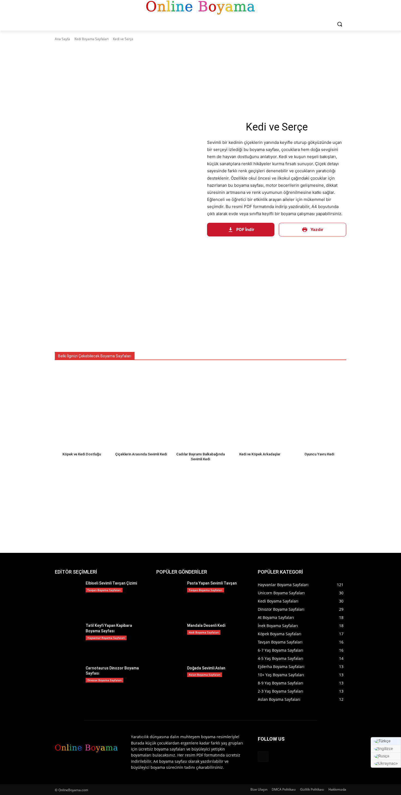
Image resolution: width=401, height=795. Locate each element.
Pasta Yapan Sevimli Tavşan (212, 583)
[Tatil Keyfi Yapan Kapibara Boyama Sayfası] (68, 640)
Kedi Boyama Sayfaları (91, 39)
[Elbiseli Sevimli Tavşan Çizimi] (68, 598)
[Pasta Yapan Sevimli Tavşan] (169, 598)
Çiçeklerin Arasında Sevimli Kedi (141, 454)
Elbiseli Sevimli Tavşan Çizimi (111, 583)
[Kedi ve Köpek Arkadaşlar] (260, 407)
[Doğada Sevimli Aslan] (169, 683)
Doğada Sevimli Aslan (206, 668)
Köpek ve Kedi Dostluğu (81, 454)
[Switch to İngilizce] (385, 748)
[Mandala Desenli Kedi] (169, 640)
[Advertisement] (200, 83)
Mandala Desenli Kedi (206, 625)
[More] (338, 246)
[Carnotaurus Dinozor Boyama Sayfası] (68, 683)
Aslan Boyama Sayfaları (204, 675)
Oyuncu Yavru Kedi (319, 454)
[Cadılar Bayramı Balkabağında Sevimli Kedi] (200, 407)
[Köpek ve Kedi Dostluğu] (82, 407)
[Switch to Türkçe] (385, 741)
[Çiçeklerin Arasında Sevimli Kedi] (141, 407)
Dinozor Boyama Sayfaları (104, 680)
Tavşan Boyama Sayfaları (104, 590)
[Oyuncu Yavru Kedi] (319, 407)
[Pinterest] (263, 756)
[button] (339, 24)
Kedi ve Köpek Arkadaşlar (259, 454)
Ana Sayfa (62, 39)
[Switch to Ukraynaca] (385, 763)
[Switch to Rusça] (385, 756)
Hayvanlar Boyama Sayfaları (106, 638)
